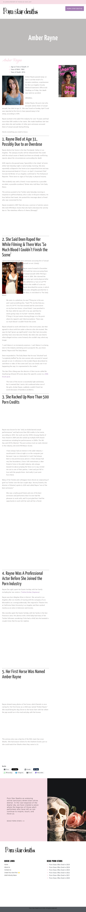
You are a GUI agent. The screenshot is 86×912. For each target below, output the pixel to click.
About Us (7, 867)
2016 (23, 72)
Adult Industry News (10, 875)
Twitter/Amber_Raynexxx (30, 592)
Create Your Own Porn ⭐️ (12, 872)
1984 (22, 69)
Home (6, 864)
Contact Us (7, 870)
